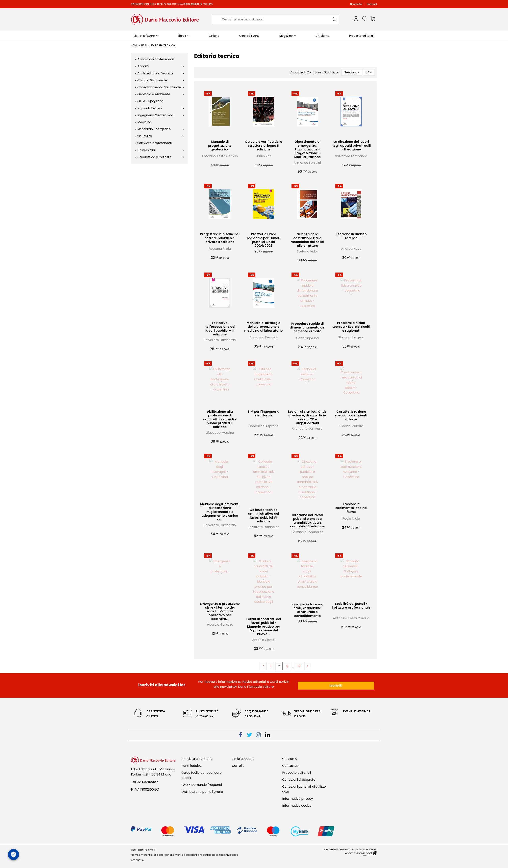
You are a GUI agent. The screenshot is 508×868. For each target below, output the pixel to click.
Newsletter (356, 4)
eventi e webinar (356, 711)
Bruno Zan (263, 156)
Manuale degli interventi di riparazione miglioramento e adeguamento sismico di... (219, 512)
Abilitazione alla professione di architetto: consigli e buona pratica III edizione (220, 419)
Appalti (143, 66)
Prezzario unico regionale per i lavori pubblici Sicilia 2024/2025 (263, 240)
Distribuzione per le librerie (202, 791)
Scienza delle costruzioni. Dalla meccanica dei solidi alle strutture (307, 240)
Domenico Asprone (263, 426)
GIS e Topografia (150, 101)
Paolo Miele (351, 518)
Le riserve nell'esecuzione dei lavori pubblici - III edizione (220, 329)
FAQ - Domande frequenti (201, 784)
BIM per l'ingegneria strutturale (263, 413)
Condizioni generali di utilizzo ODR (304, 789)
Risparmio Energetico (154, 129)
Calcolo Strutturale (152, 80)
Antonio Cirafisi (263, 640)
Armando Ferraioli (307, 162)
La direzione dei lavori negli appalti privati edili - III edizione (351, 145)
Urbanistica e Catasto (154, 157)
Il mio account (243, 758)
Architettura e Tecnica (155, 73)
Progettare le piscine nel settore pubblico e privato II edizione (220, 238)
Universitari (146, 150)
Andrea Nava (351, 248)
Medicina (144, 122)
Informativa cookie (297, 805)
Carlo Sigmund (307, 338)
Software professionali (154, 143)
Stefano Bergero (351, 337)
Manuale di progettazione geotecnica (220, 145)
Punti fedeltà (191, 765)
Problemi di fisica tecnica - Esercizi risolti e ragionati (351, 327)
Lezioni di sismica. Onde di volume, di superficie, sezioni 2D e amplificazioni (307, 417)
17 (299, 666)
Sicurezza (144, 136)
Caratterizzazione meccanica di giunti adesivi (351, 415)
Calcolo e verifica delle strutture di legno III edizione (263, 145)
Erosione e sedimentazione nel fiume (351, 508)
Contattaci (290, 765)
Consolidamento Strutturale (159, 87)
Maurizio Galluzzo (220, 624)
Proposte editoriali (296, 772)
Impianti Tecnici (149, 108)
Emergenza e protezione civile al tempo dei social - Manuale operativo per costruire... (220, 611)
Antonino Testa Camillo (220, 156)
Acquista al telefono (197, 758)
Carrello (238, 765)
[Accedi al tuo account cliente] (356, 19)
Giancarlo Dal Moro (307, 428)
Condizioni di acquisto (298, 779)
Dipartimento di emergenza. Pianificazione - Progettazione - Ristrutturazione (307, 149)
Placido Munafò (351, 426)
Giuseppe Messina (220, 432)
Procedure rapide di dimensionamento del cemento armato (307, 327)
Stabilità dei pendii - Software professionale (351, 605)
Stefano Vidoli (307, 251)
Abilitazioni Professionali (155, 59)
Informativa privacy (297, 798)
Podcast (372, 4)
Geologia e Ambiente (153, 94)
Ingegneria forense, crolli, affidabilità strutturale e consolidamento (307, 610)
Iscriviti (336, 685)
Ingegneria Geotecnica (155, 115)
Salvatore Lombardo (351, 156)
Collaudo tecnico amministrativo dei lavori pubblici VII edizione (263, 516)
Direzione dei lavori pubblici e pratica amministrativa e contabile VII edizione (307, 521)
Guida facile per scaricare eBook (201, 775)
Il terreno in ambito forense (351, 236)
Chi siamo (289, 758)
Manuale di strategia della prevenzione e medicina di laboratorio (263, 327)
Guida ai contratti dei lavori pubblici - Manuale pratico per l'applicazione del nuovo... (263, 627)
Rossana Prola (220, 248)
